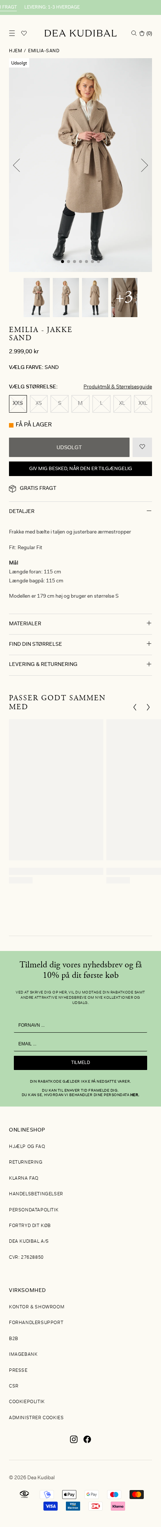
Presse (18, 1370)
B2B (13, 1339)
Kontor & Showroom (36, 1307)
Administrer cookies (36, 1418)
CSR (14, 1386)
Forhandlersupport (36, 1323)
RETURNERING (26, 1162)
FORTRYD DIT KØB (30, 1226)
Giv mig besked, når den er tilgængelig (80, 468)
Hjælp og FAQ (27, 1147)
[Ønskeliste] (24, 33)
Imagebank (23, 1354)
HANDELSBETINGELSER (36, 1194)
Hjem (15, 51)
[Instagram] (73, 1442)
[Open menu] (12, 33)
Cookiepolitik (27, 1402)
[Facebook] (87, 1442)
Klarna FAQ (24, 1178)
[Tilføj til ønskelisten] (142, 447)
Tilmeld (80, 1063)
